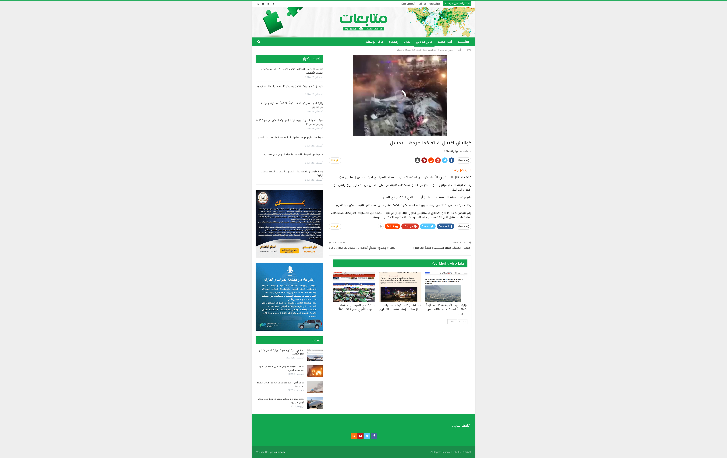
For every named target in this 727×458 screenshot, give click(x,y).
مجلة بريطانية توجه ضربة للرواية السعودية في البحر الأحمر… (281, 352)
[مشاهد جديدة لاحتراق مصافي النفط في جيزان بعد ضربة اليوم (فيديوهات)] (315, 371)
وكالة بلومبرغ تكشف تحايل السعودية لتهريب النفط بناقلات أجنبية (292, 173)
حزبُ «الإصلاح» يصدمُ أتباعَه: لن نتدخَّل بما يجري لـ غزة (362, 247)
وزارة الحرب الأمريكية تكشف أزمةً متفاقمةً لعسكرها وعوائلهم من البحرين (291, 105)
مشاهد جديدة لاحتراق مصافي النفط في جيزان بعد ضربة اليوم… (281, 368)
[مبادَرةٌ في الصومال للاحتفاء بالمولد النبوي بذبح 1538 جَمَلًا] (354, 287)
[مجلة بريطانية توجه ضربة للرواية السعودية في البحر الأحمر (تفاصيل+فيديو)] (315, 355)
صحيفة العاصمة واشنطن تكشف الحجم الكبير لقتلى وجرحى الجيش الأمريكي (292, 71)
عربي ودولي (424, 41)
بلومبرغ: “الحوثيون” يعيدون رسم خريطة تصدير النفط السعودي (290, 86)
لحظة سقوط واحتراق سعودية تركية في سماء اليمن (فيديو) (281, 400)
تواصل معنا (408, 3)
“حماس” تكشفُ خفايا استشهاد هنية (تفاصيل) (442, 247)
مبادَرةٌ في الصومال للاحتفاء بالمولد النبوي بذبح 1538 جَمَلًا (292, 154)
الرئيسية (434, 3)
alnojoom (279, 452)
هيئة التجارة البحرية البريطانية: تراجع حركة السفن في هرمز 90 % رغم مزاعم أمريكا (289, 122)
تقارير (406, 41)
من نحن (421, 3)
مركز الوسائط (374, 41)
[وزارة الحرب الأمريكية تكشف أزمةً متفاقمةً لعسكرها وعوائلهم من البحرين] (446, 287)
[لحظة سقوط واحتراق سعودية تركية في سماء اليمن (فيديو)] (315, 403)
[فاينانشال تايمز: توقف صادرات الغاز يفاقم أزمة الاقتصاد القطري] (400, 287)
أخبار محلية (445, 41)
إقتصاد (393, 41)
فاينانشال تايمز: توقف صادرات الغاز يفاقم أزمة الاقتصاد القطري (290, 137)
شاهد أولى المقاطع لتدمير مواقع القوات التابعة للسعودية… (280, 384)
